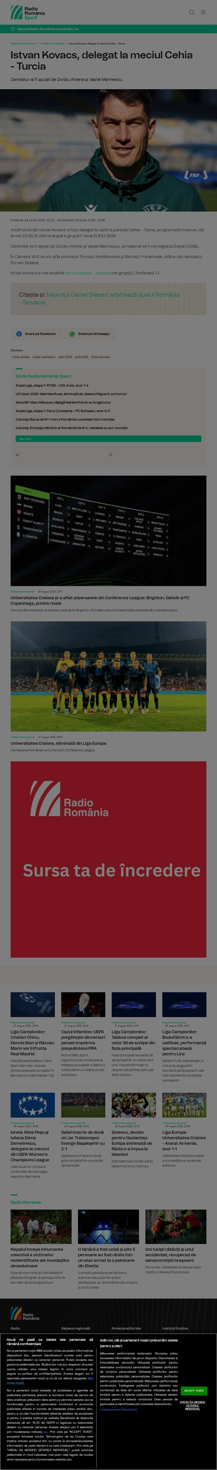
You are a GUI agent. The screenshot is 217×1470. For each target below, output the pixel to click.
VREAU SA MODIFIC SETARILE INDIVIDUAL (192, 1405)
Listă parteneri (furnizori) (118, 1409)
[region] (108, 1401)
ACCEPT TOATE (194, 1391)
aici (46, 1432)
